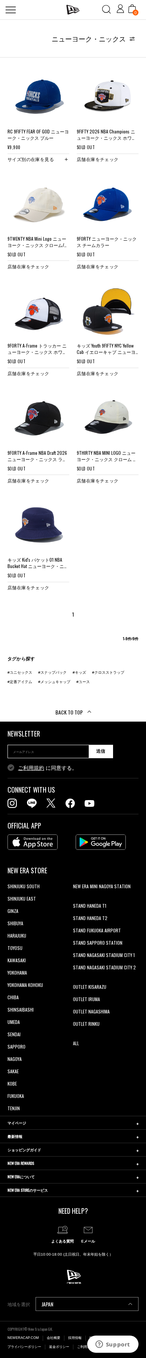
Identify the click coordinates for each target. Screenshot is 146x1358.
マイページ (16, 1123)
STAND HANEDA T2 (90, 918)
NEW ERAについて (21, 1176)
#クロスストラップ (108, 672)
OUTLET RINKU (86, 1024)
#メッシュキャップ (54, 682)
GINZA (12, 911)
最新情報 (14, 1136)
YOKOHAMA (17, 972)
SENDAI (14, 1034)
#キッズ (79, 672)
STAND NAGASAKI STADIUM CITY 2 (104, 967)
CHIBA (13, 997)
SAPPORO (16, 1046)
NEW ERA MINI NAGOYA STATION (102, 886)
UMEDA (13, 1022)
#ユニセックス (19, 672)
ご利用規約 (31, 768)
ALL (76, 1043)
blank (78, 898)
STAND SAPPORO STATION (97, 942)
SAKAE (13, 1071)
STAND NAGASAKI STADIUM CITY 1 (104, 955)
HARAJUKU (16, 935)
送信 (100, 751)
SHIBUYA (15, 923)
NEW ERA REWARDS (20, 1163)
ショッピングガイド (24, 1149)
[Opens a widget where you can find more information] (113, 1345)
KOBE (12, 1083)
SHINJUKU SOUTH (23, 886)
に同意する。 (47, 768)
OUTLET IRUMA (86, 999)
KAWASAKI (16, 960)
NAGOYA (14, 1059)
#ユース (83, 682)
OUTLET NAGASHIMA (91, 1011)
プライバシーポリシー (24, 1347)
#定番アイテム (19, 682)
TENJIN (13, 1108)
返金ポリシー (59, 1347)
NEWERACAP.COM (23, 1338)
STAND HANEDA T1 (89, 905)
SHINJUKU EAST (21, 898)
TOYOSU (14, 948)
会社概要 (53, 1338)
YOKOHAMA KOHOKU (25, 985)
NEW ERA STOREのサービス (27, 1190)
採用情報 (75, 1338)
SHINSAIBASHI (20, 1009)
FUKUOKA (15, 1096)
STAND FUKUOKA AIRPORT (97, 930)
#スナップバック (52, 672)
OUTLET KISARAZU (89, 987)
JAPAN (47, 1304)
